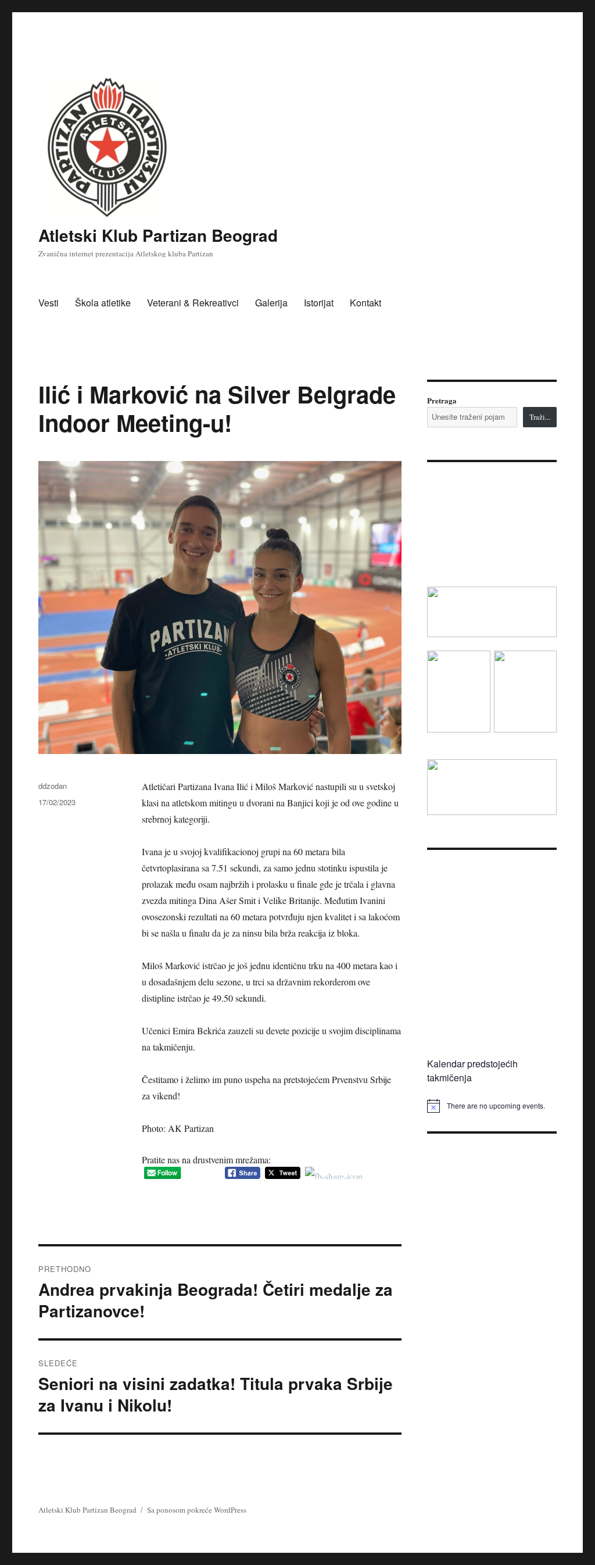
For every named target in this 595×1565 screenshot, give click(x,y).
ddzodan (52, 785)
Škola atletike (103, 302)
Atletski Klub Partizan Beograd (158, 235)
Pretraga (442, 400)
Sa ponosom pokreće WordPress (196, 1510)
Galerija (271, 302)
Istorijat (319, 302)
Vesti (48, 302)
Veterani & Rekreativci (193, 302)
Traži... (539, 417)
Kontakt (365, 302)
